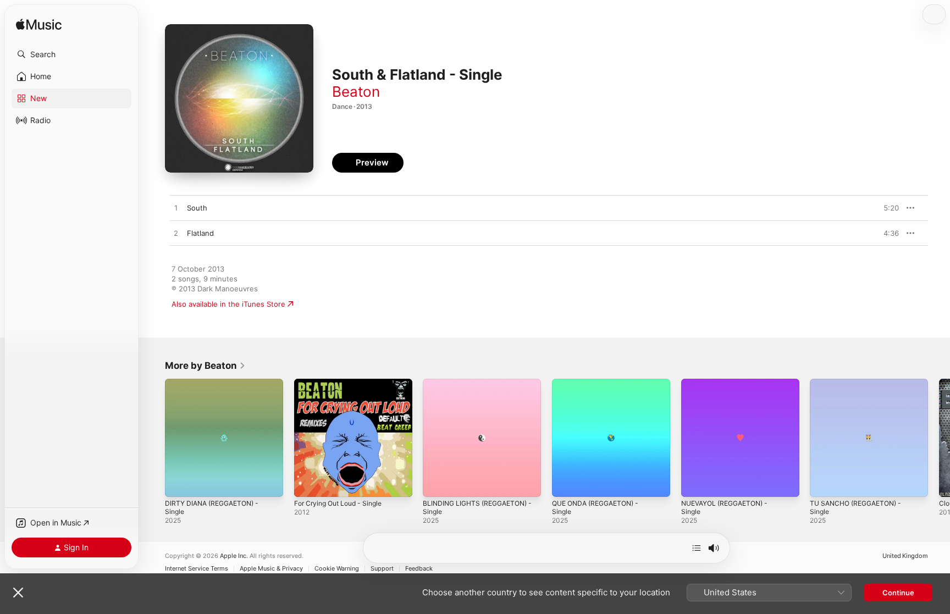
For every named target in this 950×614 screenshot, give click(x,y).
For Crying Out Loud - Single (343, 383)
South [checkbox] (197, 207)
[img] (39, 25)
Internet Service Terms (196, 569)
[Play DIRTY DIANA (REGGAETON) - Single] (178, 483)
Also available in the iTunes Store (228, 304)
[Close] (18, 593)
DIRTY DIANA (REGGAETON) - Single (216, 387)
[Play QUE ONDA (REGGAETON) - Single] (565, 483)
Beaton (356, 91)
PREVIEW (887, 207)
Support (382, 569)
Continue (898, 592)
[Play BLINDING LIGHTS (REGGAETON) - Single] (436, 483)
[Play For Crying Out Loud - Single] (308, 483)
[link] (205, 365)
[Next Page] (939, 437)
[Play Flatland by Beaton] (176, 234)
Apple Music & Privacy (271, 569)
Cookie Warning (336, 569)
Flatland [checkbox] (200, 233)
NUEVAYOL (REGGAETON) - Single (729, 387)
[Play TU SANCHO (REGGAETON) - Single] (823, 483)
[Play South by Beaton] (176, 208)
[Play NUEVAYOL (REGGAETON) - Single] (695, 483)
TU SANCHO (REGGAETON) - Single (860, 387)
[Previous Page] (154, 437)
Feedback (419, 569)
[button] (71, 54)
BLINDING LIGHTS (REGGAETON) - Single (479, 387)
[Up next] (696, 548)
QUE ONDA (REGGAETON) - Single (600, 387)
